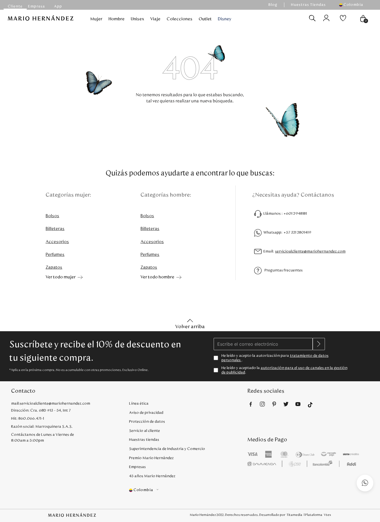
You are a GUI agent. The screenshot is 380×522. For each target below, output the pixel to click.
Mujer (96, 19)
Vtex (327, 514)
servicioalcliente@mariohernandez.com (310, 251)
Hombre (116, 19)
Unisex (137, 19)
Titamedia (294, 514)
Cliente (15, 6)
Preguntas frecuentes (284, 270)
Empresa (36, 6)
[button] (354, 5)
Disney (224, 19)
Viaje (155, 19)
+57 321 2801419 (297, 232)
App (58, 6)
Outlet (205, 19)
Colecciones (180, 19)
